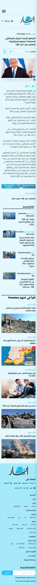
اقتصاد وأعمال (28, 231)
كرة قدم (33, 524)
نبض (31, 488)
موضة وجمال (20, 543)
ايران (34, 499)
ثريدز (24, 488)
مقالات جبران (11, 517)
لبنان (32, 252)
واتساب (17, 488)
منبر (19, 517)
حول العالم (22, 547)
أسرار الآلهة (17, 506)
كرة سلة (24, 524)
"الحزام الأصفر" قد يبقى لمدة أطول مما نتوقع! (19, 342)
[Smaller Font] (33, 86)
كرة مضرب (15, 524)
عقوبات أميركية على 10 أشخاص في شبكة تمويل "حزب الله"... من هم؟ (26, 283)
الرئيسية (33, 495)
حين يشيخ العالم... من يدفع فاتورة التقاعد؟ (22, 374)
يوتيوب (15, 483)
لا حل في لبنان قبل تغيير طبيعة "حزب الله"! (19, 405)
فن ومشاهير (32, 543)
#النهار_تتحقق (31, 551)
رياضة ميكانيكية (31, 528)
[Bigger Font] (27, 86)
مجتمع (26, 506)
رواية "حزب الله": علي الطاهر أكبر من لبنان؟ (26, 222)
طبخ (12, 543)
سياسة (33, 33)
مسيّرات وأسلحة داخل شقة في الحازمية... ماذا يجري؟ (27, 262)
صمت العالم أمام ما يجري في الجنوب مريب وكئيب (21, 309)
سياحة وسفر (32, 547)
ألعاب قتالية (20, 528)
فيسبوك (24, 483)
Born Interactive (20, 581)
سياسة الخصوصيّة (30, 560)
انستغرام (6, 483)
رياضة (34, 521)
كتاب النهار (30, 213)
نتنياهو (32, 198)
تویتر (31, 483)
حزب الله (25, 198)
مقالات (33, 514)
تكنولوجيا (32, 536)
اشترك (7, 572)
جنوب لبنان (16, 198)
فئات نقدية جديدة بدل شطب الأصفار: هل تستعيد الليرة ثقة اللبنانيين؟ (26, 241)
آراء (25, 517)
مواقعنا (7, 21)
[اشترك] (18, 186)
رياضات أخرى (32, 532)
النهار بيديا (32, 555)
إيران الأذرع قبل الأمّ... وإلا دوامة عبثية (20, 436)
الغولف (10, 528)
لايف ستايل (32, 540)
